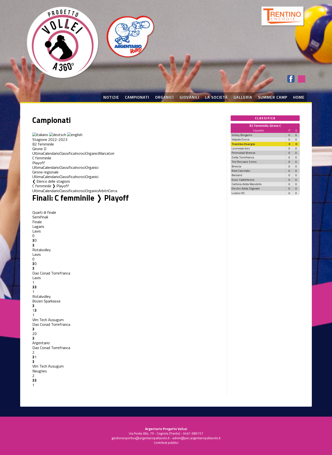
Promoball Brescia (243, 152)
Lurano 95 (238, 193)
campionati (137, 97)
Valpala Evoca (240, 139)
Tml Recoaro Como (244, 161)
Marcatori (106, 153)
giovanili (189, 97)
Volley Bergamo (242, 135)
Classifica (67, 153)
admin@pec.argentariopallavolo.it (196, 438)
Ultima (37, 153)
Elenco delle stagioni (53, 181)
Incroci (80, 153)
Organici (91, 153)
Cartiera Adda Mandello (247, 184)
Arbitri (103, 191)
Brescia (236, 166)
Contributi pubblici (166, 442)
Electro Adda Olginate (246, 188)
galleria (243, 97)
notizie (111, 97)
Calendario (51, 153)
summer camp (272, 97)
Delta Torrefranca (243, 157)
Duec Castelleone (243, 179)
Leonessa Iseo (241, 148)
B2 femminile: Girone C (265, 125)
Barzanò (237, 175)
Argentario (41, 343)
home (299, 97)
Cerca (112, 191)
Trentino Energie (243, 144)
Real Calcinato (241, 170)
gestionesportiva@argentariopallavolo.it (140, 438)
